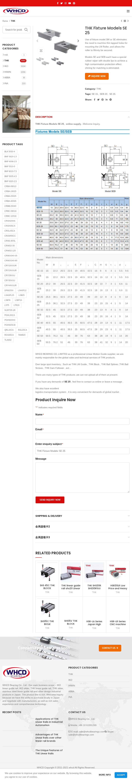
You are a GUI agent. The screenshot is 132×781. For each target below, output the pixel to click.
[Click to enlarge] (41, 50)
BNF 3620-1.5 (11, 156)
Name (39, 414)
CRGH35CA (10, 226)
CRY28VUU (10, 275)
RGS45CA (9, 335)
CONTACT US (108, 648)
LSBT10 (18, 300)
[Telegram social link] (110, 100)
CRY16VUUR (11, 266)
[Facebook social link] (57, 3)
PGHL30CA (10, 315)
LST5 (7, 305)
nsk (6, 54)
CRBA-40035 (10, 201)
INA (6, 83)
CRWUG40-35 (11, 256)
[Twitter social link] (61, 3)
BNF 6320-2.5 (11, 181)
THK (13, 21)
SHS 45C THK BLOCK (47, 587)
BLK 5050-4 (10, 151)
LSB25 (22, 295)
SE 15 (95, 94)
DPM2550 (9, 290)
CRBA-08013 (10, 186)
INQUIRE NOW (98, 76)
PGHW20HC (10, 320)
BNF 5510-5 (10, 166)
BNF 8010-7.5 (11, 171)
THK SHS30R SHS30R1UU (94, 587)
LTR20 (16, 305)
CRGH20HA (10, 221)
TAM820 (21, 335)
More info (105, 775)
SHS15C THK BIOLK (47, 623)
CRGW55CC (10, 236)
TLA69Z (8, 340)
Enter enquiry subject (49, 444)
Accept (121, 775)
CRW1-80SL (10, 241)
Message (40, 458)
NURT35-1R (10, 310)
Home (5, 21)
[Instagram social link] (65, 3)
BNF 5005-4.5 (11, 176)
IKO (6, 66)
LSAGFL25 (9, 295)
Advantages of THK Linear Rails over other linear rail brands (48, 737)
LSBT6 (7, 300)
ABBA (7, 77)
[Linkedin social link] (106, 100)
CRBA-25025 (10, 196)
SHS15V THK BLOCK (70, 622)
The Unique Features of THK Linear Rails (49, 752)
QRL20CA (9, 330)
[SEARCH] (26, 29)
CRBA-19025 (10, 191)
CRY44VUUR (11, 285)
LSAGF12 (22, 290)
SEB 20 (103, 94)
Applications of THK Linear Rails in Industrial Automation (49, 722)
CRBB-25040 (10, 206)
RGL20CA (22, 330)
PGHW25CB (10, 325)
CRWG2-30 (10, 246)
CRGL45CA (10, 231)
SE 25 (112, 94)
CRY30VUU (10, 280)
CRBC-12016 (10, 216)
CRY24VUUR (11, 270)
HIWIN (7, 72)
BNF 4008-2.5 (11, 161)
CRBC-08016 (10, 211)
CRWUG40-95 (11, 261)
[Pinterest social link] (74, 3)
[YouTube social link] (69, 3)
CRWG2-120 (10, 251)
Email (39, 429)
